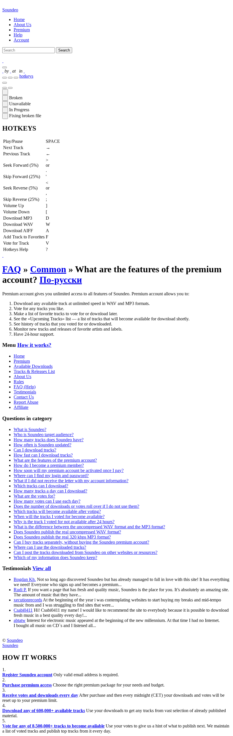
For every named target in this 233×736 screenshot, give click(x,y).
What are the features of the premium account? (55, 460)
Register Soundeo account (27, 674)
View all (41, 568)
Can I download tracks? (35, 450)
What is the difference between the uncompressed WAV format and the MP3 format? (89, 526)
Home (19, 19)
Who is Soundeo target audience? (44, 434)
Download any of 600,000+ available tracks (43, 710)
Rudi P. (20, 589)
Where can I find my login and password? (51, 475)
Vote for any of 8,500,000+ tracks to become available (53, 725)
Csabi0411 (23, 610)
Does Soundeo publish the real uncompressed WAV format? (67, 531)
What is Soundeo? (30, 429)
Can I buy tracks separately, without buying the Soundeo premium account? (81, 542)
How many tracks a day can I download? (50, 490)
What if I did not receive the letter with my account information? (71, 480)
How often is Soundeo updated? (42, 444)
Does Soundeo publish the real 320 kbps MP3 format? (62, 537)
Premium (22, 29)
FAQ (11, 269)
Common (48, 269)
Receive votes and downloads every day (40, 695)
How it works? (34, 345)
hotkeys (26, 76)
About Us (22, 24)
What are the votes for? (34, 496)
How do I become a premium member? (49, 465)
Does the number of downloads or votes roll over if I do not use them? (76, 506)
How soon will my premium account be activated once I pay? (69, 470)
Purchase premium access (27, 685)
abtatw (20, 620)
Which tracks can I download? (41, 485)
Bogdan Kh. (25, 579)
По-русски (60, 280)
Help (18, 34)
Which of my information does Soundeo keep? (55, 557)
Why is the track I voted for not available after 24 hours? (64, 521)
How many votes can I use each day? (47, 501)
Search (64, 50)
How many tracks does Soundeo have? (49, 439)
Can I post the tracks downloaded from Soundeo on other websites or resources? (85, 552)
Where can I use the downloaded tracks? (50, 547)
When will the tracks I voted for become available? (59, 516)
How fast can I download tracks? (43, 455)
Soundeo (10, 9)
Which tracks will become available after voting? (57, 511)
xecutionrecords (28, 599)
